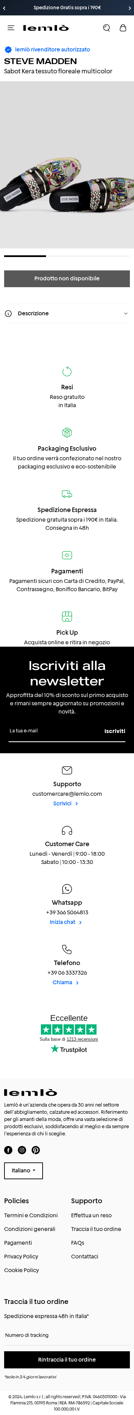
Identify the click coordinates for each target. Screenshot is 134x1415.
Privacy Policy (21, 1256)
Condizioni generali (29, 1229)
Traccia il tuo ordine (96, 1229)
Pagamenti (18, 1243)
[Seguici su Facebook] (8, 1150)
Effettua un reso (91, 1215)
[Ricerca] (106, 28)
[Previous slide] (4, 8)
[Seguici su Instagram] (22, 1150)
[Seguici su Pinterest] (36, 1150)
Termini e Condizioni (31, 1215)
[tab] (25, 256)
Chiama (63, 982)
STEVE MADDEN (40, 61)
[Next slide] (130, 8)
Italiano (21, 1170)
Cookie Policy (21, 1270)
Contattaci (84, 1256)
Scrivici (62, 803)
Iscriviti (114, 731)
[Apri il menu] (11, 28)
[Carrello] (123, 28)
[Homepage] (46, 28)
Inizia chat (63, 922)
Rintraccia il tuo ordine (67, 1359)
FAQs (77, 1243)
